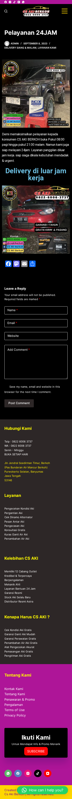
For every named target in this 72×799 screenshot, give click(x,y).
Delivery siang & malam (20, 47)
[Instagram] (10, 2)
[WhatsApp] (23, 2)
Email (12, 323)
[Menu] (65, 11)
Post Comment (19, 403)
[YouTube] (19, 2)
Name (12, 310)
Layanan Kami (47, 47)
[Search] (5, 11)
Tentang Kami (14, 694)
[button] (42, 790)
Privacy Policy (15, 715)
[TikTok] (14, 2)
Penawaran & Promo (19, 699)
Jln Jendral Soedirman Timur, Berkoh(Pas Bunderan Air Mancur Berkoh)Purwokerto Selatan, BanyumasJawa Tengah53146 (27, 471)
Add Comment (18, 350)
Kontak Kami (13, 689)
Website (13, 336)
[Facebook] (5, 2)
